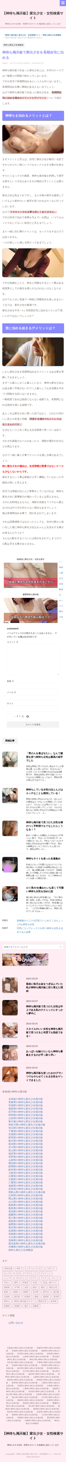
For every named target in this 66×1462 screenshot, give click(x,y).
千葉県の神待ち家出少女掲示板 (25, 1131)
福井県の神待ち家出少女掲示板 (25, 1153)
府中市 (46, 1292)
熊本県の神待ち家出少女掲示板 (25, 1227)
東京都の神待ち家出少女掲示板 (25, 1121)
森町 (37, 1297)
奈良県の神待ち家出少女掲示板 (25, 1189)
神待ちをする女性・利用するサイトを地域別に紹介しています (33, 1445)
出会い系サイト (50, 1283)
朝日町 (17, 1297)
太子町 (17, 1287)
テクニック (31, 1273)
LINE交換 (8, 1269)
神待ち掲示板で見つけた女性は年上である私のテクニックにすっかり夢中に (44, 1010)
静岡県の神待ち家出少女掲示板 (25, 1166)
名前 (10, 681)
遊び (26, 1306)
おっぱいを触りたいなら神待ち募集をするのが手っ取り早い (44, 1053)
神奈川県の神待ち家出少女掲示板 (26, 1125)
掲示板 (56, 1292)
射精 (6, 1292)
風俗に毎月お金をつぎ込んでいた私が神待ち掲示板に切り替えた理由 (44, 987)
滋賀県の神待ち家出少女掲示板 (25, 1186)
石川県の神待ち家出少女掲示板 (25, 1147)
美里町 (17, 1306)
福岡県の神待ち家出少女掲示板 (25, 1224)
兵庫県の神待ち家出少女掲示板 (25, 1176)
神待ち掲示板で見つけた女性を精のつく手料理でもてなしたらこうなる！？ (44, 826)
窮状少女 (42, 1301)
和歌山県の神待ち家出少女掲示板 (26, 1192)
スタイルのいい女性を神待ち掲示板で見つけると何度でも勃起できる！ (44, 1032)
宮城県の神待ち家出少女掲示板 (25, 1105)
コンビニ (39, 1269)
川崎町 (25, 1292)
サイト (10, 704)
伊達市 (25, 1283)
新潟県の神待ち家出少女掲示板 (25, 1144)
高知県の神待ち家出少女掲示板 (25, 1211)
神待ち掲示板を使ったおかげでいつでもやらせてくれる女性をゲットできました (44, 1076)
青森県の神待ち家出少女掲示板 (25, 1102)
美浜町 (54, 1301)
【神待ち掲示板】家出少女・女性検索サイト (22, 35)
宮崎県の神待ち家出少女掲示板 (25, 1240)
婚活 (35, 1287)
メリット (55, 1278)
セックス (8, 1273)
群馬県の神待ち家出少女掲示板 (25, 1137)
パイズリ (32, 1278)
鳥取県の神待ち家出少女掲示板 (25, 1208)
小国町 (15, 1292)
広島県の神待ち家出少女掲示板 (25, 1195)
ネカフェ (20, 1278)
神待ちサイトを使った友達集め (43, 858)
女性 (26, 1287)
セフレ (19, 1273)
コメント (12, 642)
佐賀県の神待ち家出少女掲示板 (25, 1231)
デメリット (46, 1273)
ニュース (8, 1278)
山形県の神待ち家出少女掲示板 (25, 1118)
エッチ (28, 1269)
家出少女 (53, 1287)
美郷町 (7, 1306)
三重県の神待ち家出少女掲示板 (25, 1182)
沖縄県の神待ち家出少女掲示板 (25, 1247)
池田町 (46, 1297)
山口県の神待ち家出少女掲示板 (25, 1202)
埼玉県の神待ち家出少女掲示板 (25, 1128)
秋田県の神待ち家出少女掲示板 (25, 1115)
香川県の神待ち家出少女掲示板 (25, 1218)
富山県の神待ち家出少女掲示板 (25, 1150)
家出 (43, 1287)
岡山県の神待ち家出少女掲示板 (25, 1198)
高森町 (36, 1306)
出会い (36, 1283)
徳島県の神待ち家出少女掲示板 (25, 1221)
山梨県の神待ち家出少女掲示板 (25, 1160)
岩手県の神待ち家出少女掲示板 (25, 1112)
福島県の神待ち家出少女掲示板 (25, 1108)
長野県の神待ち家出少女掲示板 (25, 1157)
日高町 (7, 1297)
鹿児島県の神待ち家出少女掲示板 (26, 1243)
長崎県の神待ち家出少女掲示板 (25, 1234)
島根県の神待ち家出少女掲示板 (25, 1205)
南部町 (7, 1287)
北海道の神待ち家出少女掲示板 (25, 1099)
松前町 (27, 1297)
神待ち (7, 1301)
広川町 (36, 1292)
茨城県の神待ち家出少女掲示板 (25, 1134)
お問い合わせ (15, 1323)
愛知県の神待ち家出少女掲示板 (25, 1163)
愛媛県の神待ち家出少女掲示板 (25, 1214)
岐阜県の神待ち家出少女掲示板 (25, 1169)
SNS (18, 1269)
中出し (7, 1283)
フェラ (44, 1278)
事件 (16, 1283)
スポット (51, 1269)
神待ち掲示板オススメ (24, 1301)
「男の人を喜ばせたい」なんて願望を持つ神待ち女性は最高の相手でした (44, 757)
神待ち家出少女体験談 (52, 35)
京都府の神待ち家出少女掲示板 (25, 1179)
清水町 (56, 1297)
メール (11, 692)
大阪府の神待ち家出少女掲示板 (25, 1173)
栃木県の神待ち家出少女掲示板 (25, 1141)
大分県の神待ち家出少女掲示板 (25, 1237)
